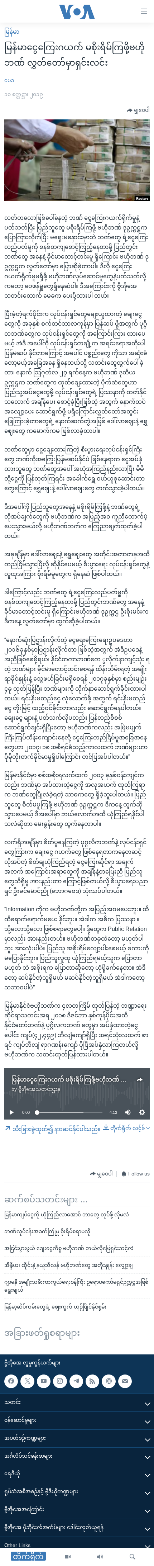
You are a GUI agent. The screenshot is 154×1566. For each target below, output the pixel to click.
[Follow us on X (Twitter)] (27, 1381)
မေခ (9, 80)
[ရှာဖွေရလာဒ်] (132, 1557)
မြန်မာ (11, 32)
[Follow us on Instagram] (60, 1381)
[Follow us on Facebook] (11, 1381)
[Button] (138, 110)
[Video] (67, 1557)
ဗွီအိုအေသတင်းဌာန (39, 1089)
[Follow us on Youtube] (43, 1381)
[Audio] (100, 1557)
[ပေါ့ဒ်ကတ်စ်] (108, 1381)
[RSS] (92, 1381)
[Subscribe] (125, 1381)
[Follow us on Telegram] (76, 1381)
